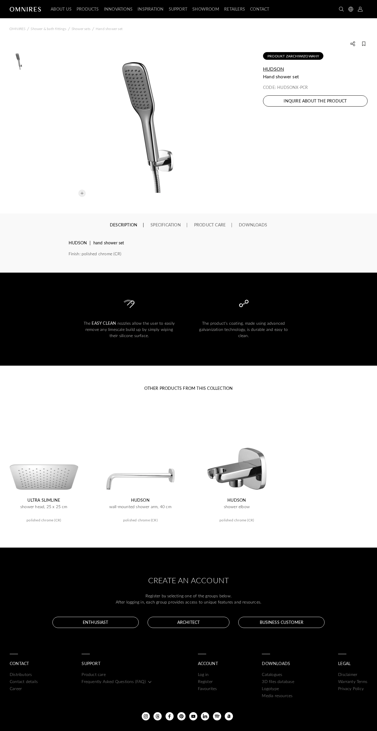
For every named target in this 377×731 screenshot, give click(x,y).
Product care (93, 674)
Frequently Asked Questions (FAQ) (113, 681)
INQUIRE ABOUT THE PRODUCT (315, 101)
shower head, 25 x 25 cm (43, 506)
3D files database (278, 681)
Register (205, 681)
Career (16, 688)
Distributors (21, 674)
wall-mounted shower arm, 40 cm (140, 506)
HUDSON (273, 69)
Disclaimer (347, 674)
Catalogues (272, 674)
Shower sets (81, 28)
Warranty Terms (352, 681)
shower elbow (237, 506)
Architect (188, 622)
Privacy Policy (351, 688)
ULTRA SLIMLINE (43, 500)
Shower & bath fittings (48, 28)
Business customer (281, 622)
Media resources (277, 695)
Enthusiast (95, 622)
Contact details (24, 681)
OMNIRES (17, 28)
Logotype (270, 688)
